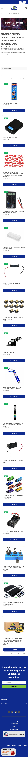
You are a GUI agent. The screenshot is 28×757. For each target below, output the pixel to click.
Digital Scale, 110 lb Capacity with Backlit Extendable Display (13, 603)
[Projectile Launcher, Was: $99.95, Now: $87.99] (14, 341)
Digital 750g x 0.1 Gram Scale (10, 137)
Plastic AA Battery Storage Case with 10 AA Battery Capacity (14, 248)
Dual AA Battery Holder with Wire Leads (13, 531)
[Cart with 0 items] (26, 8)
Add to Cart (15, 110)
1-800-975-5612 (14, 729)
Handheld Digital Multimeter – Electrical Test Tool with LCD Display (13, 212)
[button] (14, 68)
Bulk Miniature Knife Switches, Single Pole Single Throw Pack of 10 (13, 318)
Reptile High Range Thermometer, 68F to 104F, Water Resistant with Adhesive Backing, (13, 425)
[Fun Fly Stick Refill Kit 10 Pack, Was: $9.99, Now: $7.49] (14, 92)
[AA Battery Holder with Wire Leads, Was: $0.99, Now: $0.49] (14, 272)
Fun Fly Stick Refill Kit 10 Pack (10, 103)
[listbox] (16, 74)
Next (24, 78)
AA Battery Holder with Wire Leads (11, 283)
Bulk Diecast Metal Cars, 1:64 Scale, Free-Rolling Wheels (13, 496)
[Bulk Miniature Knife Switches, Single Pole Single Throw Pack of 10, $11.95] (14, 306)
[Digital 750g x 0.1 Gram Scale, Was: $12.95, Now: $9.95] (14, 126)
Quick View (14, 184)
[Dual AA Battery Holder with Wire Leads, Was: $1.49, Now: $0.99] (14, 520)
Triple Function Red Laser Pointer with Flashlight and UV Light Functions (12, 388)
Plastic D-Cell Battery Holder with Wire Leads (13, 461)
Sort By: (4, 74)
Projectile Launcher (8, 352)
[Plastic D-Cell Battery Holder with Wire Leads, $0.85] (14, 449)
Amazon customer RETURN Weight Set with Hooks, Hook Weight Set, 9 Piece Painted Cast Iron (13, 568)
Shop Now (22, 2)
